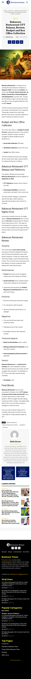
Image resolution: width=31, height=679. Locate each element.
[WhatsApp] (21, 42)
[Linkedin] (16, 548)
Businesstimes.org (15, 660)
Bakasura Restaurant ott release (10, 425)
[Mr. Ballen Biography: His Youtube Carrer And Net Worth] (25, 511)
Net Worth (5, 488)
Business (11, 11)
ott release (5, 427)
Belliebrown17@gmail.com (19, 574)
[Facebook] (9, 42)
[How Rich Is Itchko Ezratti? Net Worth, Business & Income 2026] (25, 521)
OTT (5, 103)
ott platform (22, 425)
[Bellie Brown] (15, 435)
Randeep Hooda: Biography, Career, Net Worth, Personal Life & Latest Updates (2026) (10, 503)
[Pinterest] (17, 42)
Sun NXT (15, 223)
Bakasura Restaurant (12, 422)
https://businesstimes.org (15, 444)
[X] (13, 42)
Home (5, 11)
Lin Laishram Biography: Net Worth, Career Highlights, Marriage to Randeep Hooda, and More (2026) (10, 493)
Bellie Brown (9, 37)
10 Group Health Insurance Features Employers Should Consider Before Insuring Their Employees (8, 474)
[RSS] (19, 548)
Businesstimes (7, 560)
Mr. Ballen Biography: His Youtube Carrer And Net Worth (10, 512)
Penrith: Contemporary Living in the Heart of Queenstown (22, 472)
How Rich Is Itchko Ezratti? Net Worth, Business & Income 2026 (10, 521)
